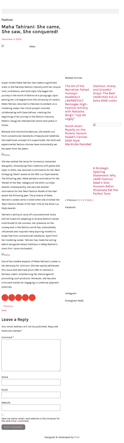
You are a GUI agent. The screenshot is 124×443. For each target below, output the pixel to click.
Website (6, 402)
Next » (90, 200)
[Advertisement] (93, 46)
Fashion (7, 20)
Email (5, 390)
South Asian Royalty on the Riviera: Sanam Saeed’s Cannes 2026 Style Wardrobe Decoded (78, 135)
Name (5, 377)
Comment (8, 337)
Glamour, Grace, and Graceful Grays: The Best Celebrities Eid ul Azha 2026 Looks (105, 93)
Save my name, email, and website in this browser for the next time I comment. (31, 419)
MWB (77, 437)
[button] (60, 11)
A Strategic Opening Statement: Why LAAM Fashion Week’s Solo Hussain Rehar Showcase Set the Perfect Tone (105, 180)
